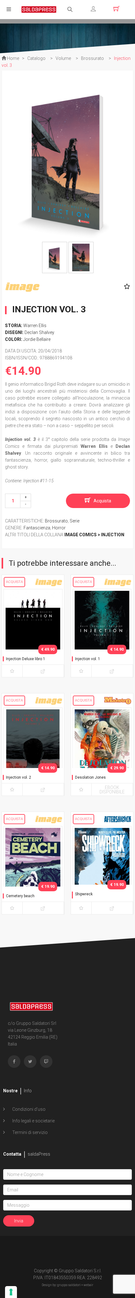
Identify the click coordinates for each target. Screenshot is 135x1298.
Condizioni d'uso (28, 1109)
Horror (59, 527)
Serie (74, 520)
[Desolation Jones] (102, 750)
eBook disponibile (112, 789)
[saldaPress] (38, 9)
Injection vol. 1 (87, 659)
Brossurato (56, 520)
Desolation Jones (90, 777)
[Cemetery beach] (32, 869)
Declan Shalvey (39, 332)
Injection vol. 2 (18, 777)
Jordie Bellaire (37, 339)
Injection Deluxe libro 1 (25, 659)
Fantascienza (37, 527)
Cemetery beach (20, 896)
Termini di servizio (29, 1132)
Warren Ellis (34, 325)
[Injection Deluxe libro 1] (32, 631)
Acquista (102, 500)
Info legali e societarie (33, 1120)
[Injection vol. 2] (32, 750)
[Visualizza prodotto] (43, 671)
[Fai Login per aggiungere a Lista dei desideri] (125, 286)
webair (88, 1285)
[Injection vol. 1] (102, 631)
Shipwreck (84, 894)
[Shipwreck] (102, 869)
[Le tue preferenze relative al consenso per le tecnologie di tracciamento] (11, 1292)
